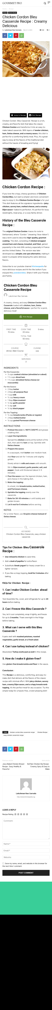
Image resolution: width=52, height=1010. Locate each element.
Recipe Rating (7, 814)
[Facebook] (4, 35)
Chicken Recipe (42, 732)
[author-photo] (26, 790)
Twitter (8, 1001)
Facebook (9, 992)
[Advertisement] (26, 95)
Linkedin (9, 996)
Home (4, 9)
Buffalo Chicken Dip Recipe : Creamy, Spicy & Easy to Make (38, 766)
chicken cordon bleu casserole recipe (22, 732)
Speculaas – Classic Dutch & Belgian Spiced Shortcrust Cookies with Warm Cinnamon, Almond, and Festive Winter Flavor (25, 971)
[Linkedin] (3, 996)
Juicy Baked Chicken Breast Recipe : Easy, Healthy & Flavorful (13, 766)
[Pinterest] (16, 35)
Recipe (11, 9)
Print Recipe (36, 115)
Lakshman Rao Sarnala (13, 30)
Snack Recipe (12, 13)
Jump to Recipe (19, 115)
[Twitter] (10, 35)
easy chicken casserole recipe (14, 735)
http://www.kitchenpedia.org (26, 797)
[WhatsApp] (21, 35)
